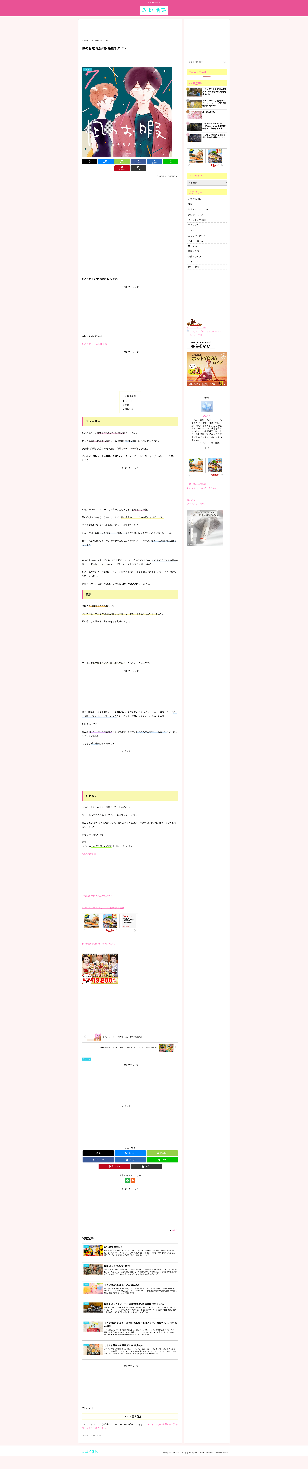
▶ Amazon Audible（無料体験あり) (99, 944)
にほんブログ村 (194, 335)
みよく (207, 416)
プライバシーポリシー (197, 504)
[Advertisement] (130, 29)
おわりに (129, 409)
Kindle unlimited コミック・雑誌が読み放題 (103, 907)
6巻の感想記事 (89, 854)
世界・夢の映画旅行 (196, 484)
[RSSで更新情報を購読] (133, 1180)
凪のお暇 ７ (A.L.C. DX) (94, 344)
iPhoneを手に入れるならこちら (97, 896)
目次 (127, 395)
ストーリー (130, 401)
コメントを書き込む (130, 1416)
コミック (87, 1059)
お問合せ (191, 500)
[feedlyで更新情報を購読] (127, 1180)
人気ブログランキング (196, 327)
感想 (127, 405)
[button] (138, 168)
